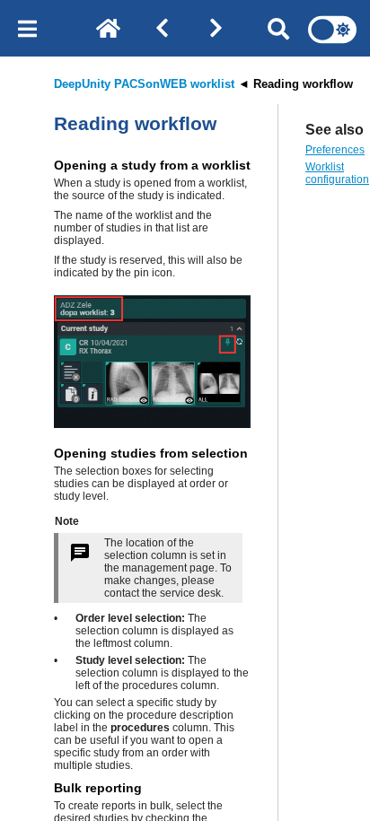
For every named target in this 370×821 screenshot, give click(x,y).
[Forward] (215, 30)
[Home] (108, 30)
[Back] (162, 30)
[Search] (278, 30)
